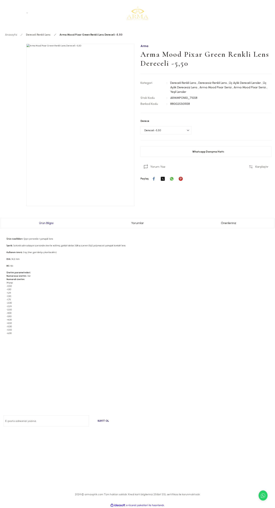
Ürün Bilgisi (46, 223)
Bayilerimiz (216, 411)
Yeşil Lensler (178, 92)
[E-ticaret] (137, 505)
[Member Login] (258, 13)
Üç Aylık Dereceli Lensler (245, 83)
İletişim (214, 420)
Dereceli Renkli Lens (183, 83)
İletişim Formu (218, 429)
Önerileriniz (228, 223)
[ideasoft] (117, 505)
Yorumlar (137, 223)
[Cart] (269, 13)
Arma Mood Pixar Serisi (215, 87)
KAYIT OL (103, 420)
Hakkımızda (217, 402)
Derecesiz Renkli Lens (212, 83)
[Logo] (137, 13)
